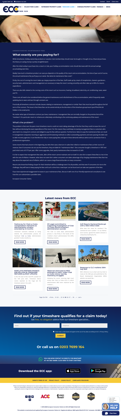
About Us (18, 7)
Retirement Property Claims (51, 7)
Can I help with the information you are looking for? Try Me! (112, 401)
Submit (60, 335)
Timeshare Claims (68, 7)
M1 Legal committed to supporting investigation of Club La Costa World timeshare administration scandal (60, 226)
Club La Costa (26, 236)
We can (114, 407)
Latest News (19, 11)
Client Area (115, 1)
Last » (80, 297)
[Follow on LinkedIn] (30, 400)
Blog (26, 11)
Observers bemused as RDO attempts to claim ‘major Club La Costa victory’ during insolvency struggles (59, 273)
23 (61, 297)
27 (69, 297)
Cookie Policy (66, 380)
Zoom (108, 1)
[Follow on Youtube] (32, 397)
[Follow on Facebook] (26, 397)
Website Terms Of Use (40, 380)
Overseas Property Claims (86, 7)
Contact (102, 1)
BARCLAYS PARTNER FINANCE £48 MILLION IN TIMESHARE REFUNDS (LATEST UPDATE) (26, 272)
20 (57, 297)
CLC (62, 231)
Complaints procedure (81, 380)
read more (20, 242)
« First (51, 297)
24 (63, 297)
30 (73, 297)
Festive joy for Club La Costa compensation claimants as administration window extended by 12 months (25, 226)
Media (108, 7)
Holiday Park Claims (31, 7)
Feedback (100, 7)
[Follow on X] (29, 397)
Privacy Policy (54, 380)
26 (67, 297)
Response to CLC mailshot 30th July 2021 (93, 268)
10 (55, 297)
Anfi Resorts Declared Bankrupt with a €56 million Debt (93, 225)
